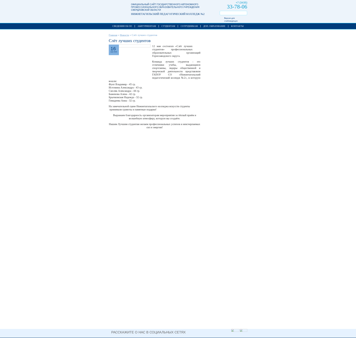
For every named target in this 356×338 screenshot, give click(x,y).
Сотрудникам (189, 26)
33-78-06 (237, 7)
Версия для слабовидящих (231, 19)
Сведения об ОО (122, 26)
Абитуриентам (147, 26)
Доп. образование (214, 26)
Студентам (168, 26)
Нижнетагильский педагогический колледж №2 (117, 10)
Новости (124, 35)
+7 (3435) (241, 2)
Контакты (237, 26)
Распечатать (196, 47)
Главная (113, 35)
